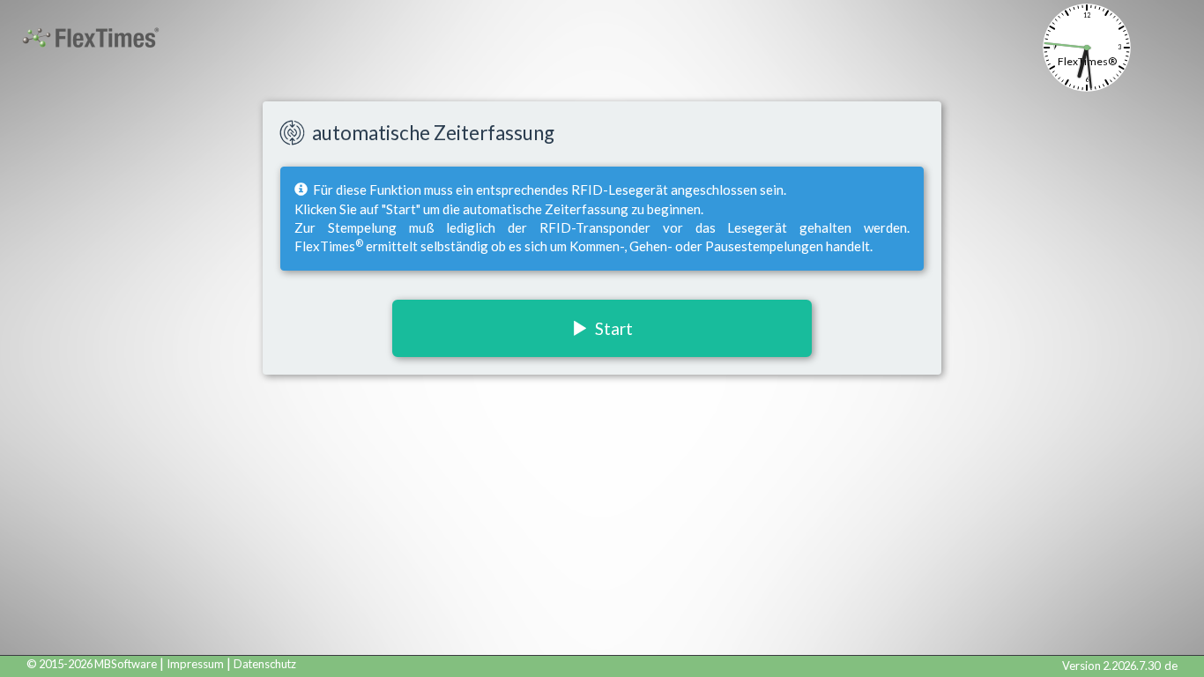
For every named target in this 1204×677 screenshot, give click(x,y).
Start (610, 328)
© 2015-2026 (91, 664)
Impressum (195, 664)
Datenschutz (265, 664)
